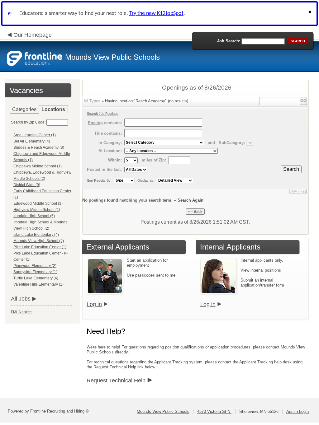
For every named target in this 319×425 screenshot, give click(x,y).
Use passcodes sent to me (151, 275)
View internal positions (260, 270)
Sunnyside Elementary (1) (35, 272)
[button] (310, 13)
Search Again (190, 200)
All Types (91, 101)
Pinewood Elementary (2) (34, 266)
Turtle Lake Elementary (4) (35, 278)
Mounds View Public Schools (163, 411)
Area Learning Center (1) (34, 135)
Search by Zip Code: (28, 122)
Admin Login (297, 411)
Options (296, 191)
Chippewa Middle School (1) (37, 166)
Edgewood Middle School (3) (38, 203)
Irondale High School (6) (34, 216)
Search (291, 169)
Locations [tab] (53, 109)
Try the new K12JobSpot (156, 13)
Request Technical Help (116, 380)
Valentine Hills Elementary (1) (38, 284)
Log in (94, 304)
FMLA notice (21, 312)
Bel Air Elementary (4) (31, 141)
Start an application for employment (147, 263)
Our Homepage (32, 35)
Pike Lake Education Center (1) (39, 247)
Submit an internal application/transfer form (262, 282)
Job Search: (228, 41)
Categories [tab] (24, 109)
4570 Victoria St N (214, 411)
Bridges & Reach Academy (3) (38, 147)
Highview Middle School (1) (36, 210)
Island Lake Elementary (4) (36, 234)
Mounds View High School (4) (38, 241)
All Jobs (21, 299)
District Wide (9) (26, 185)
